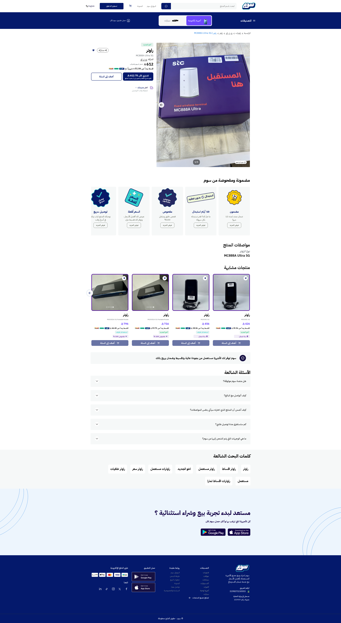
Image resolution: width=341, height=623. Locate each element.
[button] (166, 6)
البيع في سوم (151, 6)
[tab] (198, 20)
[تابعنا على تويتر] (120, 589)
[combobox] (199, 6)
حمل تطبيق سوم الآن (118, 20)
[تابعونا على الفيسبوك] (126, 589)
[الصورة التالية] (161, 105)
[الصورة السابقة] (245, 105)
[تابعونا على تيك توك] (107, 589)
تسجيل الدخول (111, 6)
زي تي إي (143, 59)
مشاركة (101, 50)
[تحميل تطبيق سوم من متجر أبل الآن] (239, 532)
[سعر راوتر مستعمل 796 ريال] (109, 292)
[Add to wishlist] (93, 50)
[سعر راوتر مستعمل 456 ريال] (190, 292)
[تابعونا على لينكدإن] (100, 589)
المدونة (140, 6)
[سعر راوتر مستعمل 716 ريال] (150, 292)
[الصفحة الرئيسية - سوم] (249, 6)
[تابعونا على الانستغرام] (113, 589)
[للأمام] (90, 293)
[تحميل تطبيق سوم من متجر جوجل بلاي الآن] (214, 532)
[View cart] (130, 5)
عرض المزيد (234, 225)
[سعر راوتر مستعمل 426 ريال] (231, 292)
